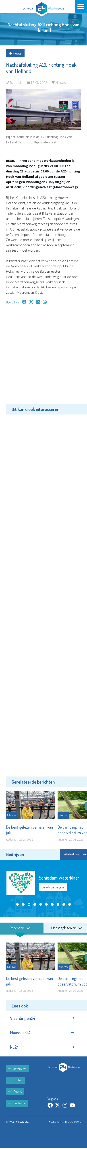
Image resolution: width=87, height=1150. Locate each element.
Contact (18, 1080)
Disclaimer (19, 1103)
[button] (17, 904)
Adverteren (20, 1069)
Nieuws (16, 53)
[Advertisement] (43, 357)
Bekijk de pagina (53, 887)
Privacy (17, 1091)
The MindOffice (73, 1122)
